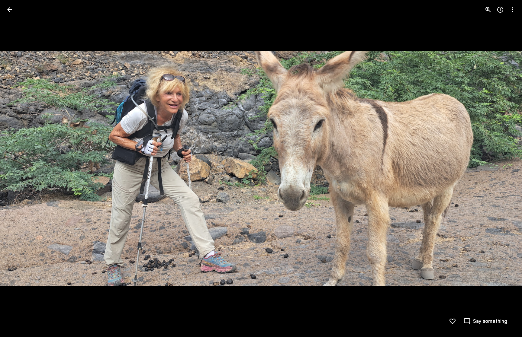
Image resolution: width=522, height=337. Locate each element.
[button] (16, 168)
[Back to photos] (9, 9)
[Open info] (500, 10)
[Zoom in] (488, 10)
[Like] (452, 321)
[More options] (512, 10)
